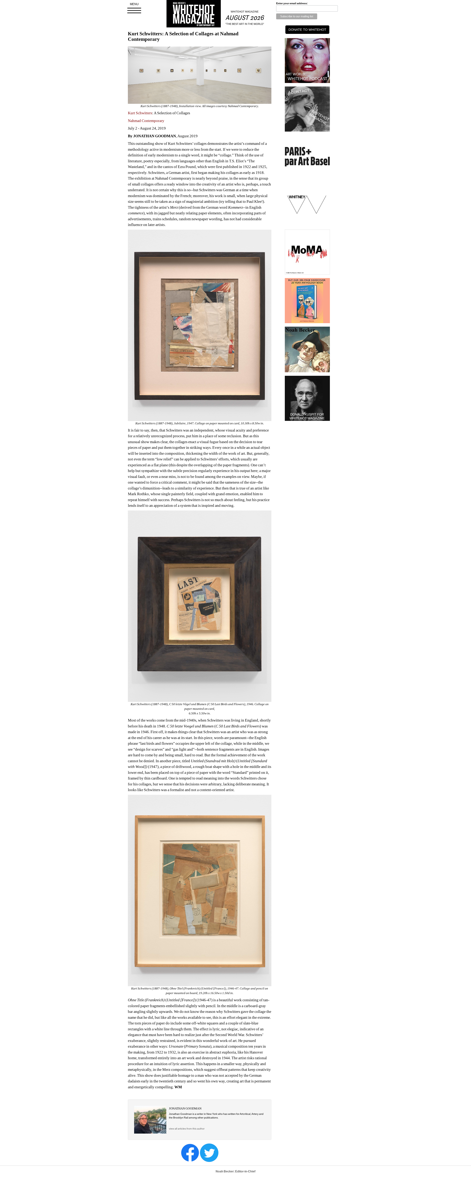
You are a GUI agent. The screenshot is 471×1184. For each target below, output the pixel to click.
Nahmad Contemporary (146, 121)
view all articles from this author (187, 1128)
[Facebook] (190, 1152)
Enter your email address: (292, 3)
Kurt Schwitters (140, 113)
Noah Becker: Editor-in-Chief (235, 1171)
